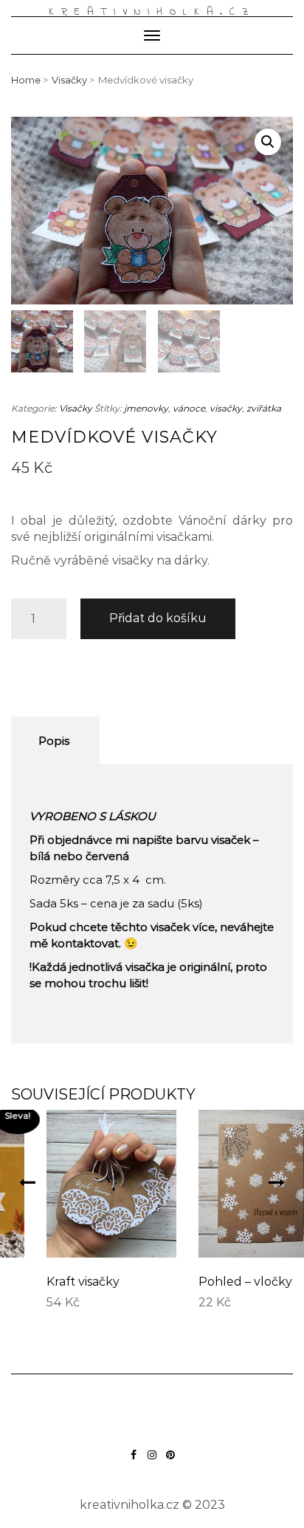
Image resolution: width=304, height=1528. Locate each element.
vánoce (189, 408)
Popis (53, 741)
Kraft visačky (55, 1282)
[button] (27, 1182)
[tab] (53, 741)
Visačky (69, 80)
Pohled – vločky (218, 1282)
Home (26, 80)
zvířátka (263, 408)
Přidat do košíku (158, 618)
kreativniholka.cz (152, 12)
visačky (226, 408)
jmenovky (146, 408)
